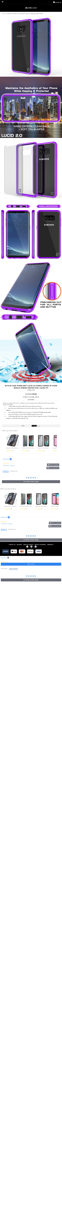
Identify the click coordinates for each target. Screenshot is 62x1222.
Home (3, 13)
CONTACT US (12, 544)
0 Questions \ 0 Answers (9, 465)
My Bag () (58, 2)
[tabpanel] (31, 578)
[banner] (31, 8)
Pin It (38, 426)
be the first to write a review (31, 481)
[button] (52, 468)
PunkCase (31, 390)
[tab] (6, 471)
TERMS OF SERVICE (28, 544)
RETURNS (19, 544)
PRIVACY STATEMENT (40, 544)
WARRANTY (50, 544)
